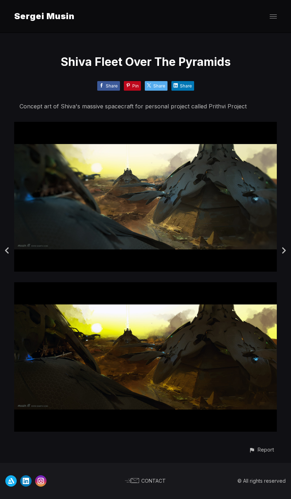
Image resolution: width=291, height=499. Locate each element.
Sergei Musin (44, 16)
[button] (261, 449)
